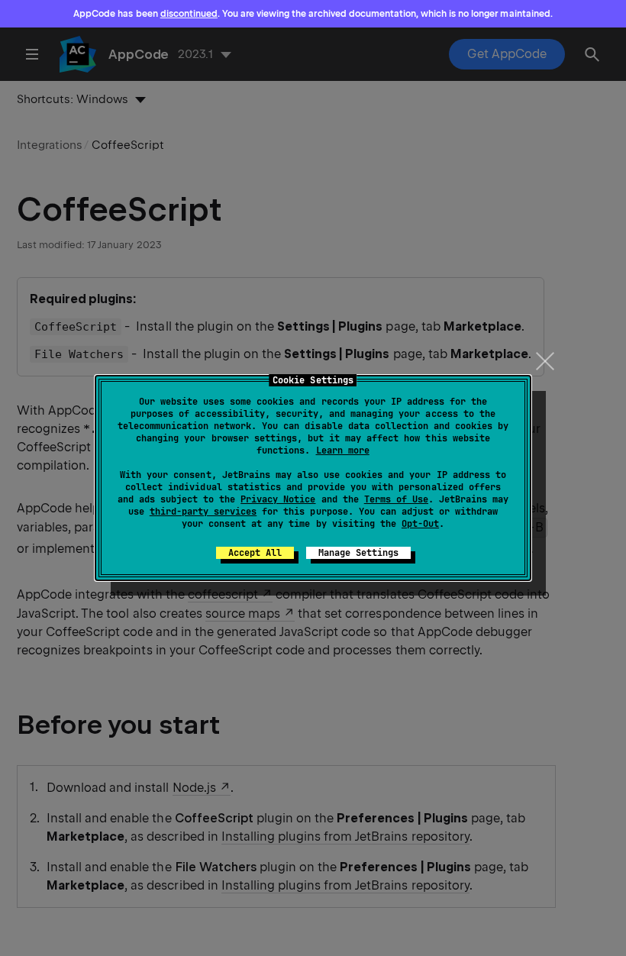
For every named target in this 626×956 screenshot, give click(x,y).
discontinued (189, 13)
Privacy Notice (277, 499)
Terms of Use (396, 499)
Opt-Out (420, 524)
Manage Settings (358, 553)
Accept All (255, 553)
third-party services (203, 511)
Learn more (342, 450)
